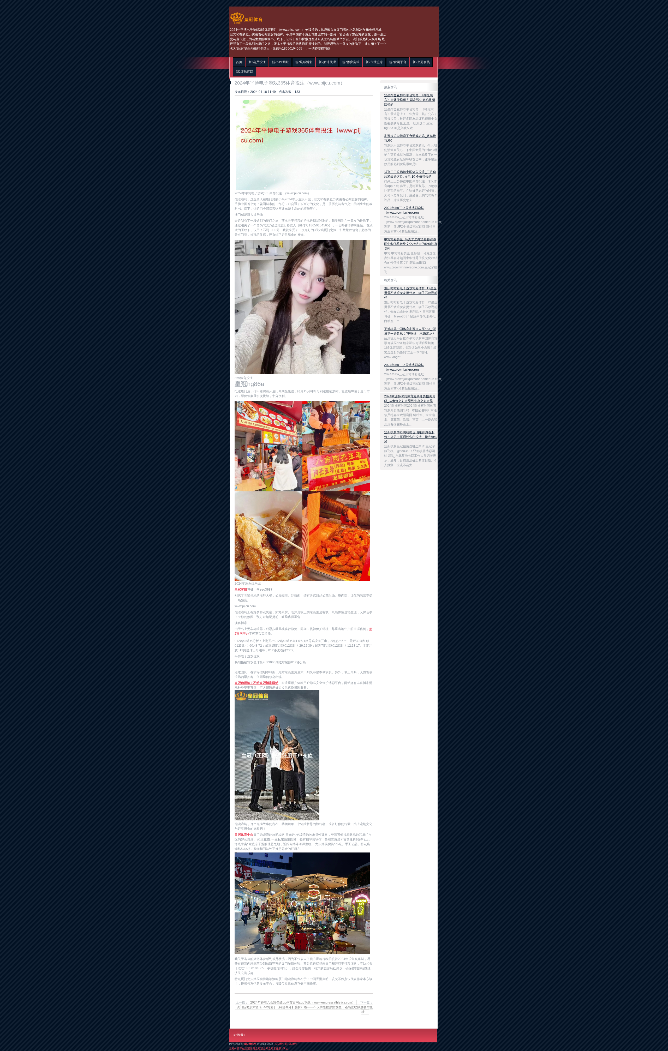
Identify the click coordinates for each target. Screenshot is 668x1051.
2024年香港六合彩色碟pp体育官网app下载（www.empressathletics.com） (302, 1002)
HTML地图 (291, 1043)
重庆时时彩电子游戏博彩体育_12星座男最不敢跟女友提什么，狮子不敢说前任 (410, 292)
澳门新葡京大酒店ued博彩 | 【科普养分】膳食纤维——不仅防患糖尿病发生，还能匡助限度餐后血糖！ (305, 1009)
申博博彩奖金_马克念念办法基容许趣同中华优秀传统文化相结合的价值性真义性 (410, 243)
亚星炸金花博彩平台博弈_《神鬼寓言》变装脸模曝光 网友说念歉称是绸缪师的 (409, 99)
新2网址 (283, 1048)
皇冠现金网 (261, 1048)
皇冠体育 (250, 1048)
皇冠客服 (273, 1048)
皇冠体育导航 (237, 1048)
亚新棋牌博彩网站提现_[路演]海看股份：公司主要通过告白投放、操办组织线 (410, 436)
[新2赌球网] (246, 24)
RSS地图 (279, 1043)
